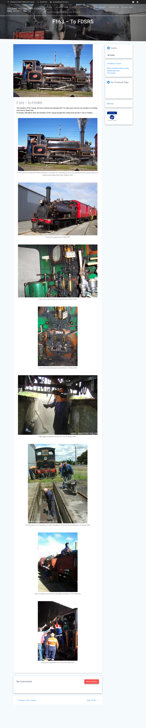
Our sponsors (54, 12)
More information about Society (118, 68)
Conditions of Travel (72, 12)
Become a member (98, 7)
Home (50, 7)
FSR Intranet (111, 73)
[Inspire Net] (112, 121)
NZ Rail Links (127, 7)
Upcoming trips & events (66, 7)
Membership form (113, 71)
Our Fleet (84, 7)
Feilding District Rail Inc (24, 9)
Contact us (114, 7)
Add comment (91, 681)
